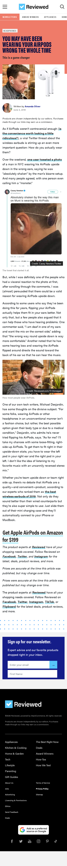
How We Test (43, 765)
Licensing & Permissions (16, 800)
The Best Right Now (47, 742)
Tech (7, 759)
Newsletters (10, 16)
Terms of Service (43, 782)
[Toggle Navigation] (5, 7)
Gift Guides (11, 777)
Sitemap (39, 794)
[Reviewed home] (33, 7)
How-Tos (41, 759)
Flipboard (9, 606)
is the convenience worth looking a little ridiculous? (31, 133)
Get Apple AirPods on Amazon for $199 (32, 536)
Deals (39, 748)
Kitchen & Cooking (16, 748)
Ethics (7, 806)
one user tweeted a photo (44, 159)
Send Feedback (11, 812)
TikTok (49, 602)
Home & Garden (14, 753)
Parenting (10, 771)
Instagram (41, 556)
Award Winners (30, 16)
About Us (9, 782)
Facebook (9, 556)
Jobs (7, 788)
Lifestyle (10, 765)
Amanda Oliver (32, 106)
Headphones (10, 30)
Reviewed (38, 547)
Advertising (10, 794)
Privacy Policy (42, 788)
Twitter (22, 556)
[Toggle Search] (62, 7)
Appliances (50, 16)
